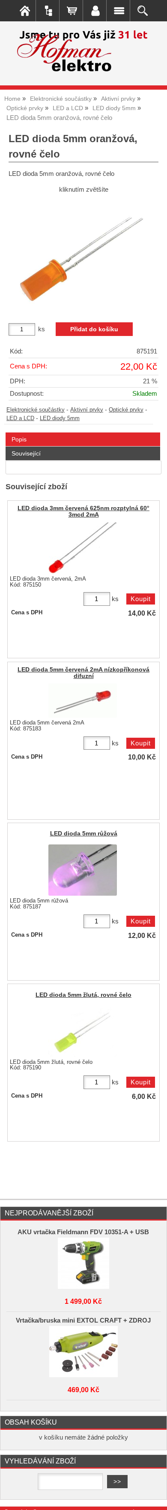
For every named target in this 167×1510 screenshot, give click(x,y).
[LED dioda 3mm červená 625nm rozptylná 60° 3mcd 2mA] (82, 547)
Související (26, 453)
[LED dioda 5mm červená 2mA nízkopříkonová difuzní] (82, 700)
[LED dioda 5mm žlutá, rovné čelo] (82, 1031)
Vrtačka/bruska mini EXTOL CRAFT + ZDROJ (83, 1320)
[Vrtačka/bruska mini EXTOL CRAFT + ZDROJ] (84, 1351)
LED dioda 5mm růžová (83, 833)
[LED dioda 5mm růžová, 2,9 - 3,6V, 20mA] (82, 870)
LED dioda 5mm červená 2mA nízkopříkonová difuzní (83, 672)
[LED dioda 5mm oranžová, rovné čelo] (83, 255)
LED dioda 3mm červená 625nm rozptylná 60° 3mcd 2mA (83, 511)
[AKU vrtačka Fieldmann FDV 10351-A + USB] (84, 1263)
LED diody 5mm (60, 418)
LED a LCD (20, 418)
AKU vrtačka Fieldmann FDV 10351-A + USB (83, 1232)
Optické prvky (126, 410)
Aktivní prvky (86, 410)
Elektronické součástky (35, 410)
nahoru (154, 1497)
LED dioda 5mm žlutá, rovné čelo (83, 995)
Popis (19, 439)
